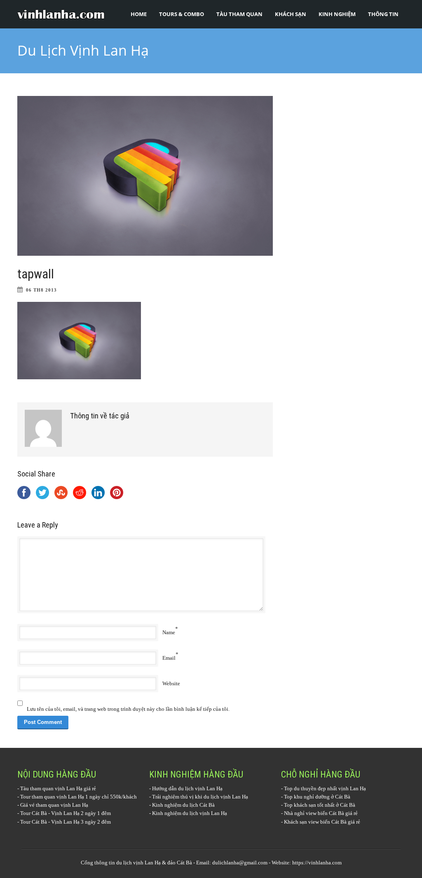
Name (168, 632)
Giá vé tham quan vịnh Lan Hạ (54, 805)
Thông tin (383, 14)
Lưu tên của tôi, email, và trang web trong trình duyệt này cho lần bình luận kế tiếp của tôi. (128, 709)
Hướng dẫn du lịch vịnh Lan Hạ (187, 788)
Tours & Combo (181, 14)
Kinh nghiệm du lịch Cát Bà (183, 805)
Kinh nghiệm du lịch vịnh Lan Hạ (189, 813)
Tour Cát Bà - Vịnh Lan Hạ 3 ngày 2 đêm (65, 822)
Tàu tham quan (239, 14)
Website (171, 683)
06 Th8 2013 (41, 289)
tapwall (35, 274)
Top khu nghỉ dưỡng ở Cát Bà (317, 797)
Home (139, 14)
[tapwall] (145, 176)
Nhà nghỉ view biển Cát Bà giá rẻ (321, 813)
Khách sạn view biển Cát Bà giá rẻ (322, 822)
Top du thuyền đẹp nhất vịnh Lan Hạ (325, 788)
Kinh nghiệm (337, 14)
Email (169, 658)
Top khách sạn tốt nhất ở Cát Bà (319, 805)
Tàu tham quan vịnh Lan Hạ (51, 788)
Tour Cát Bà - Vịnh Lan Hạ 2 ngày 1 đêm (65, 813)
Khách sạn (290, 14)
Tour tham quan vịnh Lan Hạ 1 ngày (60, 797)
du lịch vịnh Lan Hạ (138, 862)
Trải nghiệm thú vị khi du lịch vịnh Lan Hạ (200, 797)
